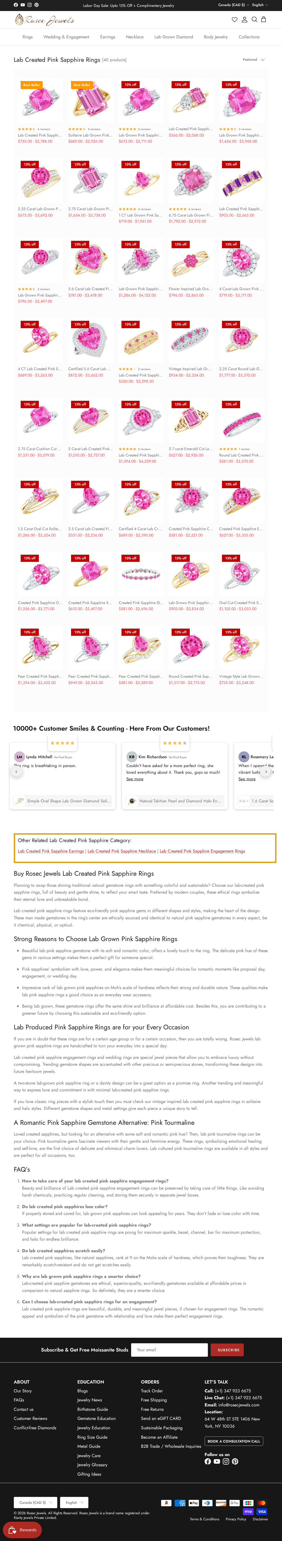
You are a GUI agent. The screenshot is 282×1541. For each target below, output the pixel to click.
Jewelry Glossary (92, 1465)
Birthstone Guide (92, 1409)
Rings (27, 37)
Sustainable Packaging (162, 1428)
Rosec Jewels (36, 1513)
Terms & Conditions (204, 1519)
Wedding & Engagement (66, 37)
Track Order (152, 1391)
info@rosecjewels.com (238, 1405)
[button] (235, 19)
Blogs (82, 1391)
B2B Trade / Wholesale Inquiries (171, 1446)
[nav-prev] (16, 771)
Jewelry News (89, 1400)
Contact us (23, 1409)
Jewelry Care (89, 1455)
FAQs (19, 1400)
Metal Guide (88, 1446)
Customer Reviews (30, 1418)
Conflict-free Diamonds (35, 1428)
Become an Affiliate (159, 1437)
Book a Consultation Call (234, 1441)
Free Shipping (154, 1400)
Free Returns (152, 1409)
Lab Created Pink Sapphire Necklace (122, 851)
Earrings (107, 37)
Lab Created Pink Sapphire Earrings (51, 851)
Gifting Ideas (89, 1474)
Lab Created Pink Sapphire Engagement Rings (202, 851)
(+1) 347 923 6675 (233, 1391)
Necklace (134, 37)
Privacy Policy (236, 1519)
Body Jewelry (216, 37)
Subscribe (228, 1350)
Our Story (23, 1391)
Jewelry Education (93, 1428)
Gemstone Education (96, 1418)
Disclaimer (260, 1519)
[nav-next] (265, 771)
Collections (249, 37)
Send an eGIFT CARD (161, 1418)
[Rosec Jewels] (45, 19)
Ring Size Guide (92, 1437)
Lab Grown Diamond (173, 37)
